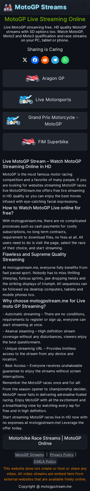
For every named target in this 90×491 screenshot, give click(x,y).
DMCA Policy (45, 461)
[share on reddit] (45, 60)
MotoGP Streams (40, 7)
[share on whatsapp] (65, 60)
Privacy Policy (62, 454)
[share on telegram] (55, 60)
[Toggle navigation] (81, 7)
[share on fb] (35, 60)
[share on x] (25, 60)
